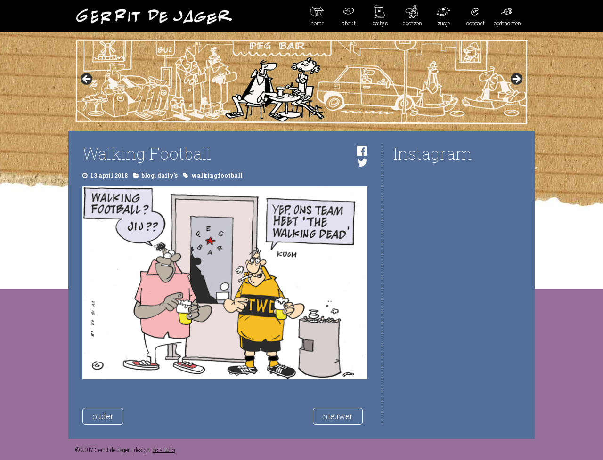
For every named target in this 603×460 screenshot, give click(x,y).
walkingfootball (217, 175)
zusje (444, 23)
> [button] (516, 80)
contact (475, 23)
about (349, 23)
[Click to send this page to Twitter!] (362, 162)
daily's (167, 175)
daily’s (380, 23)
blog (148, 175)
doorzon (412, 23)
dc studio (164, 449)
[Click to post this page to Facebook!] (362, 150)
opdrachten (507, 23)
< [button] (87, 80)
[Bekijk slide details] (301, 82)
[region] (301, 82)
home (317, 23)
